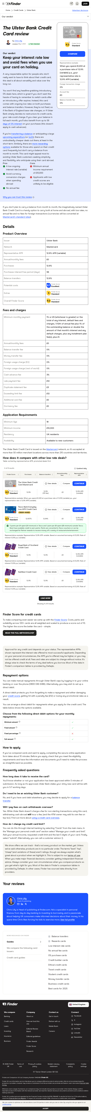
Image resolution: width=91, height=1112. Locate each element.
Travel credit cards (57, 970)
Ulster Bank (31, 10)
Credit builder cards (58, 960)
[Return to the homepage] (13, 3)
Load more (45, 598)
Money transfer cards (58, 979)
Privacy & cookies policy (34, 1065)
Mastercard (52, 449)
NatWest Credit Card (27, 572)
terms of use (74, 855)
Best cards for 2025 (57, 989)
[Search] (71, 3)
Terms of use (20, 1065)
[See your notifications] (77, 4)
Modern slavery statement (53, 1065)
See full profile (67, 920)
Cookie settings (84, 1065)
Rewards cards (59, 941)
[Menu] (3, 3)
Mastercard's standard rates (16, 217)
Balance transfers (60, 936)
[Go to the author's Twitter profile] (26, 904)
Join (85, 3)
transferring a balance (21, 134)
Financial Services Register (17, 1098)
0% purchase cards (57, 955)
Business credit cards (58, 984)
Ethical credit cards (57, 965)
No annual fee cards (58, 951)
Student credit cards (58, 974)
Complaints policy (70, 1065)
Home (8, 10)
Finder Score (60, 620)
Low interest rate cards (59, 946)
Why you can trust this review (17, 197)
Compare (72, 54)
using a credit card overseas (45, 818)
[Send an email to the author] (18, 904)
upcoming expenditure (14, 137)
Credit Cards (18, 10)
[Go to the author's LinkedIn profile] (22, 904)
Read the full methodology (19, 633)
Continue (79, 483)
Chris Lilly (18, 41)
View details (52, 483)
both (31, 137)
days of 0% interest (12, 124)
